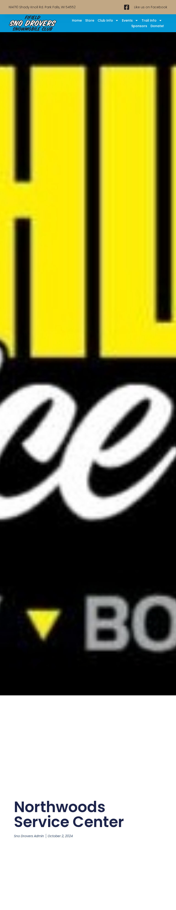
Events (127, 20)
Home (77, 20)
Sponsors (139, 26)
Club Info (105, 20)
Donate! (157, 26)
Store (89, 20)
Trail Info (149, 20)
